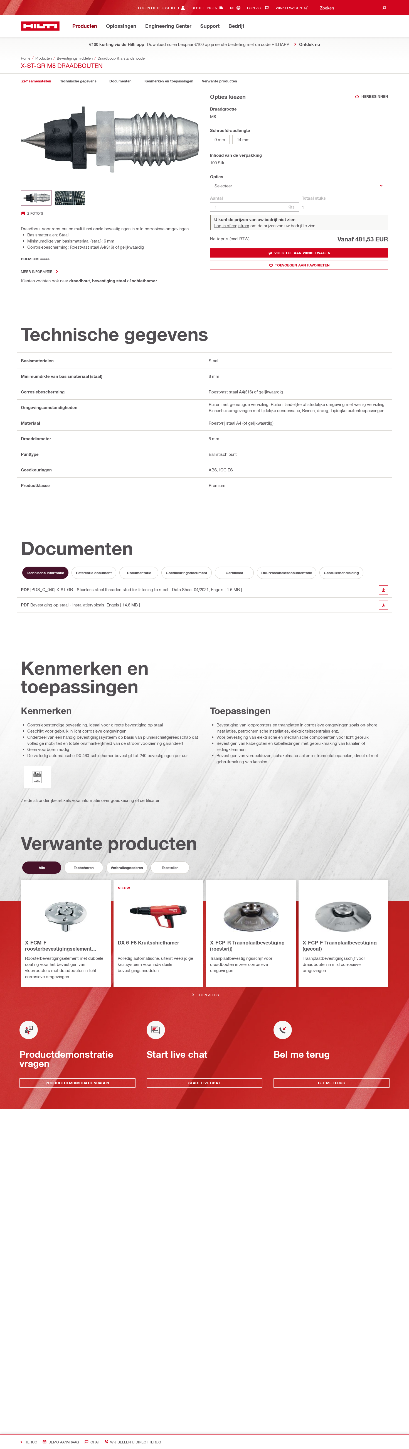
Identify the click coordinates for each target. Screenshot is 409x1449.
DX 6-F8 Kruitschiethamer (148, 942)
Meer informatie (36, 271)
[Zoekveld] (384, 7)
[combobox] (352, 7)
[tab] (36, 81)
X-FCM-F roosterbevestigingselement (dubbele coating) (58, 946)
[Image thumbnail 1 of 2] (36, 197)
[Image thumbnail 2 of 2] (70, 197)
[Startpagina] (40, 26)
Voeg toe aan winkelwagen (302, 253)
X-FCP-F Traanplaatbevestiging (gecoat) (340, 945)
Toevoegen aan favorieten (302, 265)
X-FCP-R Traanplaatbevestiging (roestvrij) (247, 945)
